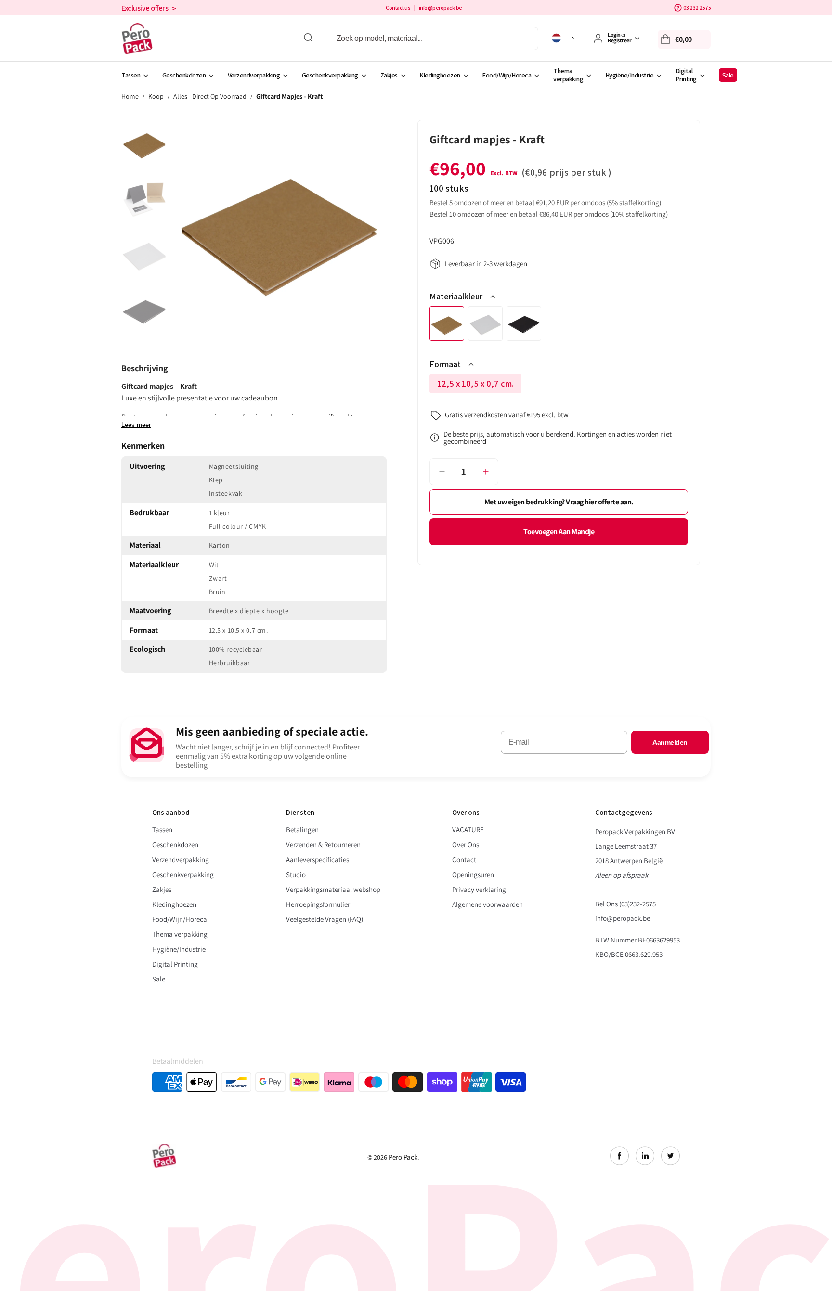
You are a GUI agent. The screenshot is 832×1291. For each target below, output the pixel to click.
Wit (485, 323)
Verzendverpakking (254, 75)
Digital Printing (686, 74)
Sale (728, 75)
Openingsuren (473, 874)
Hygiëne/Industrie (629, 75)
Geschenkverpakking (330, 75)
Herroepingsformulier (318, 904)
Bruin (446, 323)
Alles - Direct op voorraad (210, 96)
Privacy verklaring (479, 889)
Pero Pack (403, 1157)
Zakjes (389, 75)
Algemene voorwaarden (487, 904)
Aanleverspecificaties (317, 859)
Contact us (398, 7)
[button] (684, 39)
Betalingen (302, 829)
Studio (296, 874)
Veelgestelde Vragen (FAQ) (324, 919)
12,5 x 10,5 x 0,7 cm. (478, 385)
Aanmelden (670, 742)
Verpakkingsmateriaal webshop (333, 889)
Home (130, 96)
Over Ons (465, 844)
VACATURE (468, 829)
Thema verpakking (568, 74)
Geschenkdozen (184, 75)
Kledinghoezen (439, 75)
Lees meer (136, 424)
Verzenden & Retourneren (323, 844)
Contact (464, 859)
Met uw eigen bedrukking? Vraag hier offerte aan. (559, 502)
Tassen (130, 75)
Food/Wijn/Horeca (506, 75)
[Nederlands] (564, 38)
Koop (156, 96)
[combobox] (418, 38)
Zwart (524, 323)
